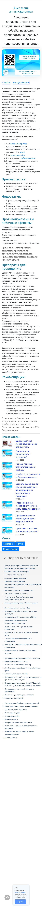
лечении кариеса (18, 144)
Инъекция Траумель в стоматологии (18, 590)
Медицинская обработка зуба (15, 661)
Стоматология (10, 549)
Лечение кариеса (11, 719)
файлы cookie (20, 892)
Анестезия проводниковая (14, 581)
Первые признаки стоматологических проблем (25, 467)
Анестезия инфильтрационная (15, 578)
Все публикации (21, 82)
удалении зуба (17, 155)
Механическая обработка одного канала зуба (22, 703)
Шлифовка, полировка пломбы (16, 674)
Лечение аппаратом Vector (14, 623)
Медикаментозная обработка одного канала (21, 706)
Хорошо (20, 902)
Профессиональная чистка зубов (17, 608)
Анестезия (8, 544)
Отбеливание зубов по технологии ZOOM (20, 617)
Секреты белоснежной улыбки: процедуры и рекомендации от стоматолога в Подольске (27, 490)
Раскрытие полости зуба (14, 698)
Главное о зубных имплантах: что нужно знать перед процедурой (28, 506)
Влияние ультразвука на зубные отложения (21, 603)
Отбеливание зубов (11, 716)
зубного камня (28, 158)
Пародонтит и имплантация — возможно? (23, 454)
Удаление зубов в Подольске (15, 710)
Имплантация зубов (12, 713)
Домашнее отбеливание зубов (16, 620)
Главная (6, 82)
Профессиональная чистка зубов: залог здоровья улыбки (25, 518)
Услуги (20, 544)
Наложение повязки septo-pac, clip (17, 665)
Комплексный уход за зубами (15, 594)
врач (27, 126)
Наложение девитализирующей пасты (19, 695)
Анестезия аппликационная (15, 575)
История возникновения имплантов (18, 722)
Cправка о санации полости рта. (16, 571)
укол (22, 152)
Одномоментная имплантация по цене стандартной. (26, 444)
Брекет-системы (10, 738)
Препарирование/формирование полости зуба (22, 658)
